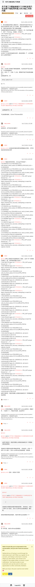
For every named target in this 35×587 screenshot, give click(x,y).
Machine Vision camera (8, 13)
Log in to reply (29, 16)
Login (10, 574)
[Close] (32, 546)
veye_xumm (7, 64)
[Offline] (2, 64)
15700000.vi (17, 33)
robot (5, 22)
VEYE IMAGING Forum (12, 2)
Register (5, 574)
